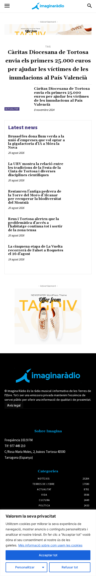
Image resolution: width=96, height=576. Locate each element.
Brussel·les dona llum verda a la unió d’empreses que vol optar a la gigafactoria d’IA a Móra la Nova (36, 142)
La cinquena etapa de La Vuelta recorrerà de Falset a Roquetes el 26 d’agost (35, 250)
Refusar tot (70, 567)
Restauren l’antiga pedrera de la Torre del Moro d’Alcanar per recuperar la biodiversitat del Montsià (34, 197)
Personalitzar (24, 567)
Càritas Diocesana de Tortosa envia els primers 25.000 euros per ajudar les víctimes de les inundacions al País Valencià (62, 96)
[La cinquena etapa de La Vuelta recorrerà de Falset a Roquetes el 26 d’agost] (77, 254)
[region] (48, 543)
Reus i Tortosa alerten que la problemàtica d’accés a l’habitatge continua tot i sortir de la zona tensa (35, 224)
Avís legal (14, 405)
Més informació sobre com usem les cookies (50, 545)
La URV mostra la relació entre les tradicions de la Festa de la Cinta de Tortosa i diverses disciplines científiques (35, 169)
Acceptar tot (48, 555)
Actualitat (12, 108)
